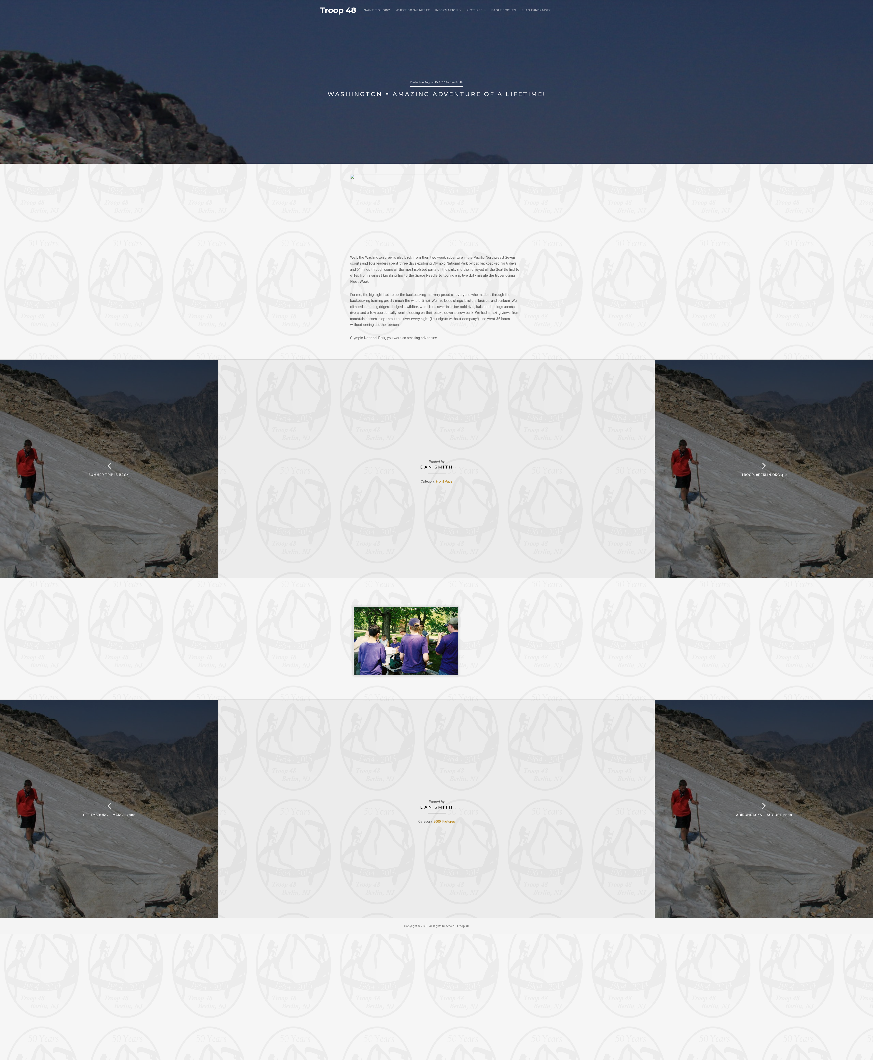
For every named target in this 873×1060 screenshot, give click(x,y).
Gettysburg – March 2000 (109, 815)
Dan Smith (436, 467)
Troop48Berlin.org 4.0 (764, 475)
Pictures (448, 822)
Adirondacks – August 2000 (764, 815)
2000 (437, 822)
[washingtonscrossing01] (405, 641)
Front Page (444, 482)
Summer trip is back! (109, 475)
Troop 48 (338, 10)
